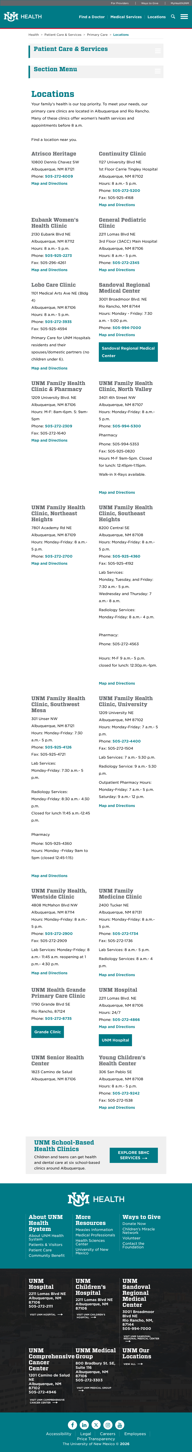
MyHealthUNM (180, 3)
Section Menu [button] (55, 69)
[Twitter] (96, 1424)
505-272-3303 (89, 1380)
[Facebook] (72, 1425)
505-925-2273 (58, 255)
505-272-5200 (126, 190)
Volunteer (131, 1238)
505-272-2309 (58, 426)
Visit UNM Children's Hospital (91, 1316)
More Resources (91, 1220)
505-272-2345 (126, 263)
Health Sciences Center (90, 1242)
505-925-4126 (58, 747)
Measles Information (94, 1230)
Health (33, 35)
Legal (85, 1434)
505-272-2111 (41, 1306)
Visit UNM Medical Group (94, 1387)
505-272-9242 (126, 1093)
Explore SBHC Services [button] (134, 1155)
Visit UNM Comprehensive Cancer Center (47, 1401)
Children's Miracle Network (138, 1231)
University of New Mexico (92, 1251)
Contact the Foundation (133, 1245)
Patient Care (40, 1250)
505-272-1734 (125, 934)
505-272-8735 (58, 1018)
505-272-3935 (58, 322)
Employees (135, 1434)
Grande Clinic (47, 1032)
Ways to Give (149, 3)
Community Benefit (47, 1255)
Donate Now (134, 1224)
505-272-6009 (59, 176)
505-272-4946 (42, 1392)
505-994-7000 (126, 328)
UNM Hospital (115, 1040)
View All (130, 1364)
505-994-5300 (126, 426)
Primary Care (97, 35)
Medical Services (126, 17)
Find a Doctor (92, 17)
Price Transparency (96, 1439)
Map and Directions (49, 183)
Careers (108, 1434)
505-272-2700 (59, 556)
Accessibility (58, 1434)
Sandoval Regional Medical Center (128, 352)
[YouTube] (119, 1425)
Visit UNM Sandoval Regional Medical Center (141, 1337)
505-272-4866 (126, 1020)
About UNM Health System (46, 1223)
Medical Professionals (95, 1235)
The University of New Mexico (89, 1444)
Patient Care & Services (62, 35)
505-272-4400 (126, 741)
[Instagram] (107, 1425)
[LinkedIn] (84, 1425)
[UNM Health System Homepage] (96, 1189)
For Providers (120, 3)
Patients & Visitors (45, 1245)
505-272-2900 (59, 934)
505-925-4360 (126, 556)
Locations (157, 17)
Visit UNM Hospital (43, 1314)
